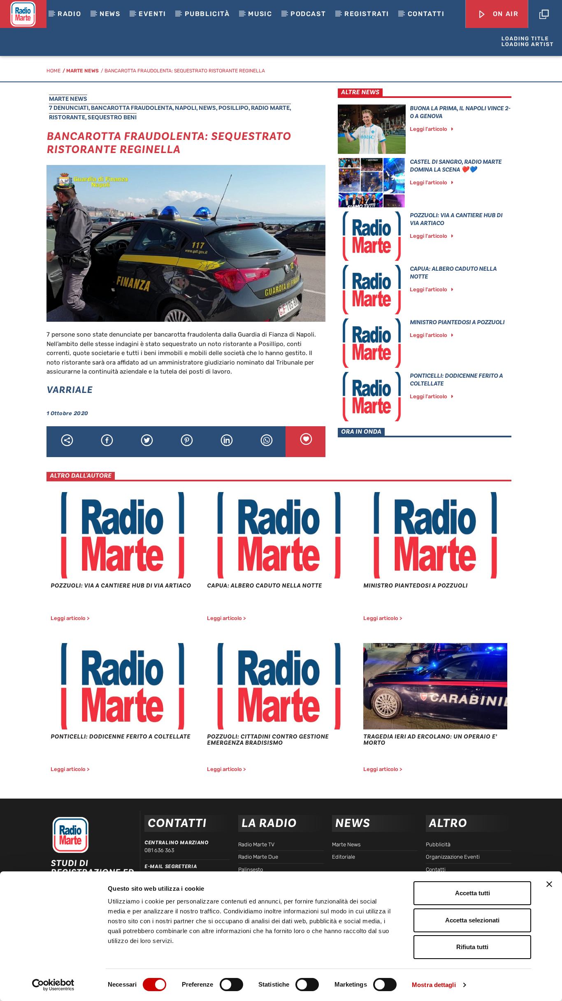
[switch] (231, 984)
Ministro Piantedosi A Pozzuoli (457, 322)
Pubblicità (207, 14)
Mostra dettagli (434, 984)
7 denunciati (68, 108)
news (207, 108)
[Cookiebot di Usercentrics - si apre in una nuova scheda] (53, 985)
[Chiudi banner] (549, 884)
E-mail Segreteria (170, 866)
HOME (53, 71)
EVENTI (152, 14)
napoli (185, 108)
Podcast (308, 14)
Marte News (82, 71)
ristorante (67, 117)
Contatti (426, 14)
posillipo (233, 108)
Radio (69, 14)
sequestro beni (112, 117)
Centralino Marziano (176, 842)
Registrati (366, 14)
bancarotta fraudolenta (131, 108)
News (110, 14)
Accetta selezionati (472, 920)
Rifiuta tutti (472, 946)
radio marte (270, 108)
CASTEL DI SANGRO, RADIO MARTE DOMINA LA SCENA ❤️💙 (456, 166)
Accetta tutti (472, 893)
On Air (504, 14)
